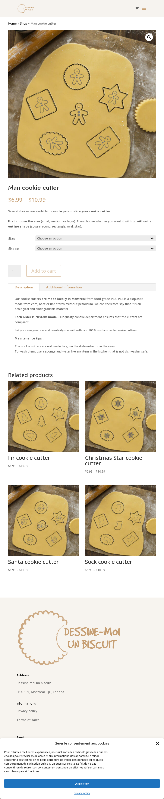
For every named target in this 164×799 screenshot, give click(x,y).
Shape (13, 248)
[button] (157, 743)
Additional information (64, 287)
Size (11, 238)
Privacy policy (82, 793)
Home (12, 23)
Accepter (82, 783)
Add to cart (43, 270)
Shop (23, 23)
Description (24, 287)
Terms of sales (28, 720)
